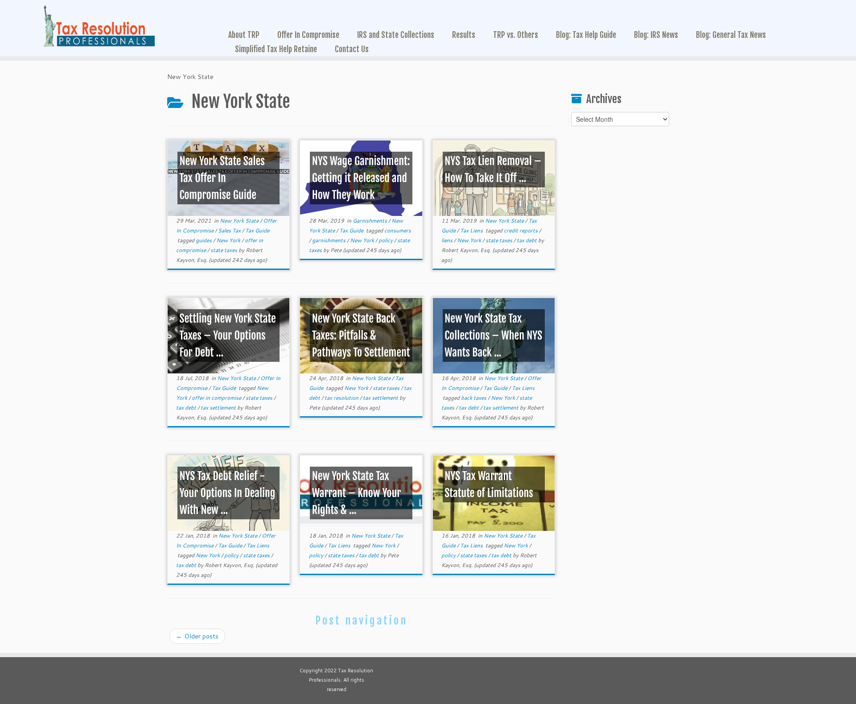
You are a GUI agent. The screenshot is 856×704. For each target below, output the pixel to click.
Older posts (197, 636)
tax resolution (342, 398)
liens (447, 240)
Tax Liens (472, 230)
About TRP (243, 35)
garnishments (329, 240)
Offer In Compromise (308, 35)
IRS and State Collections (395, 35)
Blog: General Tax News (731, 35)
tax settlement (219, 407)
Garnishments (370, 220)
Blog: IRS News (656, 35)
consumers (397, 230)
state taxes (224, 250)
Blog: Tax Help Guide (586, 35)
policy (386, 240)
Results (463, 35)
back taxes (474, 398)
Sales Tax (230, 230)
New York (229, 240)
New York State (240, 220)
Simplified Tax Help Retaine (276, 49)
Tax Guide (257, 230)
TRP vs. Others (515, 35)
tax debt (527, 240)
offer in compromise (217, 398)
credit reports (521, 230)
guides (204, 240)
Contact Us (352, 49)
